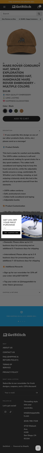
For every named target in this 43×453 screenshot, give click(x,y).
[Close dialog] (40, 217)
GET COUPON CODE (11, 232)
